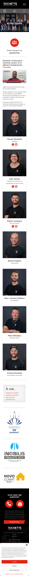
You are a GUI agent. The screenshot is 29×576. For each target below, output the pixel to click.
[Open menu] (24, 4)
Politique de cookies (9, 573)
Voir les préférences (15, 570)
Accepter (14, 561)
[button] (26, 545)
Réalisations (10, 397)
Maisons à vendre (12, 395)
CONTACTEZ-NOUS (14, 522)
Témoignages (10, 399)
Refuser (15, 566)
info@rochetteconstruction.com (14, 541)
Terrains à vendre (12, 393)
